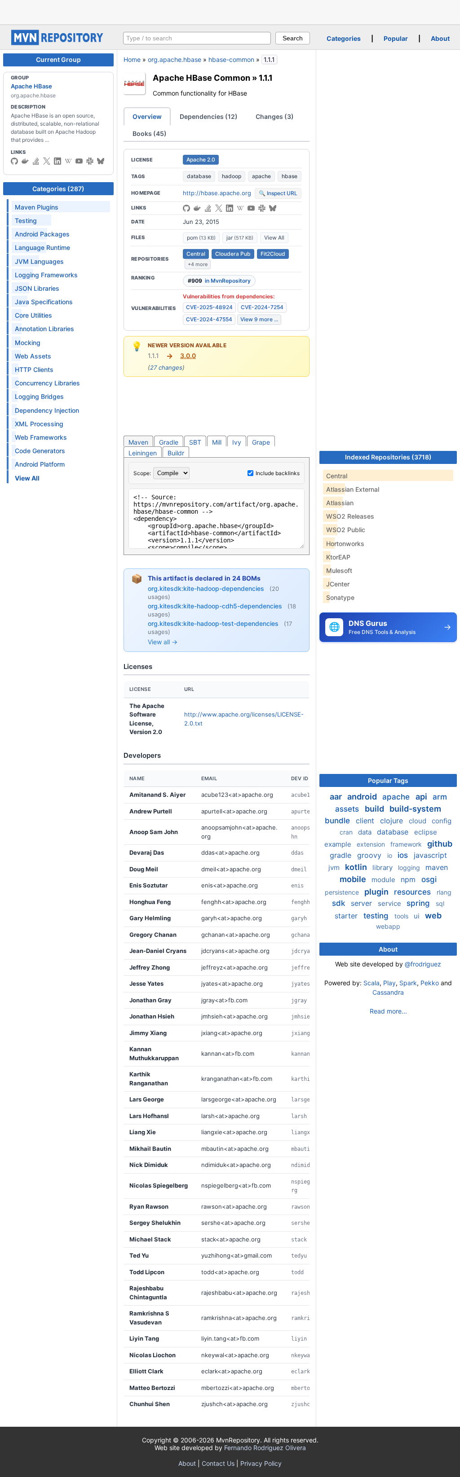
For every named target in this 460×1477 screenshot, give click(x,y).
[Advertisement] (230, 11)
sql (440, 903)
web (433, 915)
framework (407, 844)
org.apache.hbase (174, 59)
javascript (430, 855)
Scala (371, 983)
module (384, 879)
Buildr (176, 453)
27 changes (166, 367)
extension (372, 844)
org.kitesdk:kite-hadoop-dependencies (207, 588)
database (199, 176)
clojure (392, 820)
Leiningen (142, 453)
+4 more (198, 264)
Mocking (27, 342)
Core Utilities (33, 315)
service (390, 903)
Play (389, 983)
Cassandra (388, 992)
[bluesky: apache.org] (100, 161)
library (383, 867)
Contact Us (218, 1463)
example (338, 844)
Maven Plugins (36, 207)
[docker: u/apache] (25, 161)
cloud (418, 821)
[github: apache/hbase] (14, 161)
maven (436, 867)
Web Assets (33, 356)
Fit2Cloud (273, 253)
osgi (429, 879)
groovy (370, 855)
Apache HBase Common (201, 78)
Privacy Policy (261, 1463)
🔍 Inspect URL (278, 193)
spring (419, 903)
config (441, 821)
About (440, 38)
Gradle (168, 442)
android (363, 796)
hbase (289, 176)
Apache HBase (31, 86)
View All (274, 237)
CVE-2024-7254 (262, 307)
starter (347, 915)
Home (132, 59)
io (390, 855)
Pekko (429, 983)
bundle (338, 820)
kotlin (357, 867)
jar (239, 237)
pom (201, 237)
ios (404, 855)
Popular (396, 38)
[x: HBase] (46, 161)
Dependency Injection (47, 410)
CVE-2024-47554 (209, 319)
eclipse (425, 832)
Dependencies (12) (209, 116)
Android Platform (40, 464)
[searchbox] (197, 38)
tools (402, 916)
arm (440, 796)
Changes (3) (275, 116)
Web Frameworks (41, 437)
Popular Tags (388, 780)
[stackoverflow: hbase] (36, 161)
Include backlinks (278, 473)
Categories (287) (58, 188)
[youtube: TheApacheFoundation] (79, 161)
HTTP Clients (34, 369)
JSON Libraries (37, 288)
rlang (444, 892)
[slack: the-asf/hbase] (89, 161)
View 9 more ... (259, 319)
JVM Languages (39, 261)
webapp (388, 926)
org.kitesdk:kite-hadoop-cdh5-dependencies (216, 606)
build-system (415, 808)
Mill (216, 442)
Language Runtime (42, 247)
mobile (354, 879)
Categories (344, 38)
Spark (408, 983)
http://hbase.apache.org (217, 193)
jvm (334, 867)
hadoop (231, 176)
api (422, 796)
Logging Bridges (39, 396)
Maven (138, 442)
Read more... (388, 1011)
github (439, 843)
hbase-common (231, 59)
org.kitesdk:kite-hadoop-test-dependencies (214, 623)
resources (413, 891)
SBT (195, 442)
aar (337, 796)
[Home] (58, 43)
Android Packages (42, 234)
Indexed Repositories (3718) (388, 457)
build (375, 808)
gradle (342, 855)
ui (417, 916)
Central (195, 253)
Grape (261, 442)
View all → (162, 642)
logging (410, 867)
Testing (26, 220)
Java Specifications (44, 302)
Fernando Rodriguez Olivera (265, 1447)
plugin (377, 891)
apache (261, 176)
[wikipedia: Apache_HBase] (68, 161)
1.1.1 (266, 78)
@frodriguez (423, 964)
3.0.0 (188, 355)
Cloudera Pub (233, 253)
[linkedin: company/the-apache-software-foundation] (57, 161)
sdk (339, 903)
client (366, 820)
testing (377, 915)
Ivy (236, 442)
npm (409, 879)
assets (348, 808)
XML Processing (39, 424)
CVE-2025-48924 (209, 307)
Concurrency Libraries (47, 383)
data (365, 832)
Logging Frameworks (46, 275)
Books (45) (150, 133)
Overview (147, 116)
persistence (343, 892)
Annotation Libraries (44, 328)
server (362, 903)
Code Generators (40, 450)
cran (347, 832)
